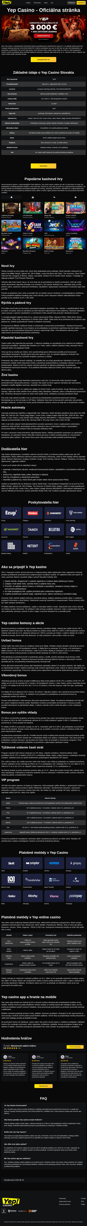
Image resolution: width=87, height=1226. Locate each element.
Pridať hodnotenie (75, 1047)
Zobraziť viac (43, 1086)
